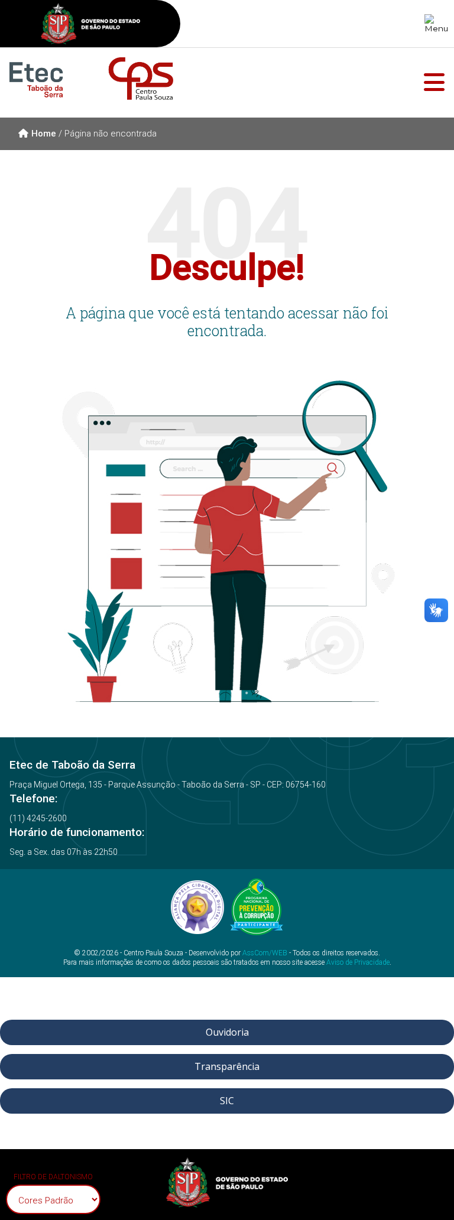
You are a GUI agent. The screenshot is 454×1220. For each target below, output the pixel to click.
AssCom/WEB (264, 953)
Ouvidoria (227, 1032)
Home (43, 133)
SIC (227, 1100)
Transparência (227, 1066)
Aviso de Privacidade (358, 962)
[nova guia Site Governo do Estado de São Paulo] (90, 25)
